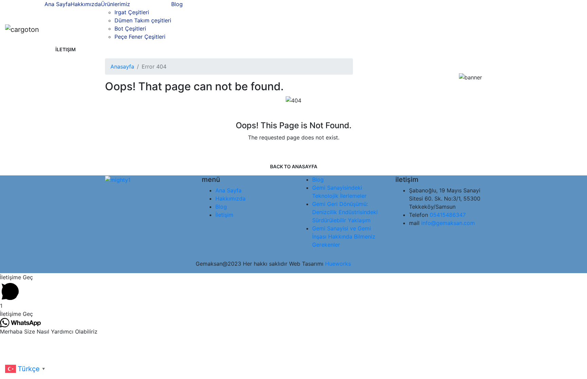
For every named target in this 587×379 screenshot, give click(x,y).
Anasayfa (122, 66)
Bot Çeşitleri (130, 28)
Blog (177, 4)
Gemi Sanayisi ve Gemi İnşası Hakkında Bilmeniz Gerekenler (343, 236)
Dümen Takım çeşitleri (142, 20)
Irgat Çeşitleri (131, 12)
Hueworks (338, 263)
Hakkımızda (86, 4)
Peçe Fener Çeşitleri (139, 36)
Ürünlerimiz (115, 4)
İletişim (224, 214)
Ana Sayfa (58, 4)
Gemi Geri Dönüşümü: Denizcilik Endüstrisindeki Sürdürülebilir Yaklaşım (345, 212)
